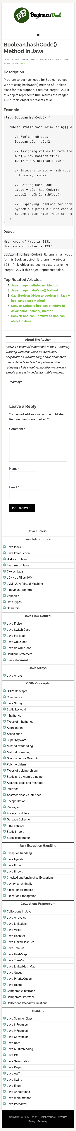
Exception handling (19, 853)
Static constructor (18, 838)
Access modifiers (18, 813)
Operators (13, 608)
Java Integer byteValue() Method (34, 290)
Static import (15, 831)
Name (14, 468)
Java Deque (14, 985)
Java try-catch (16, 859)
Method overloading (20, 746)
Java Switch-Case (18, 629)
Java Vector (14, 930)
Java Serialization (18, 1061)
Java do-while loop (19, 648)
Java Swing (14, 1079)
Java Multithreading (20, 1049)
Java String (14, 703)
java (22, 63)
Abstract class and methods (25, 783)
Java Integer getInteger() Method (34, 285)
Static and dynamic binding (25, 776)
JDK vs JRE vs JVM (19, 577)
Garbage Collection (19, 819)
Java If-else (14, 623)
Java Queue (14, 972)
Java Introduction (18, 553)
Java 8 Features (17, 1024)
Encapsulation (16, 801)
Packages (13, 807)
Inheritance (14, 715)
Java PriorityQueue (19, 978)
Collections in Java (19, 911)
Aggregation (15, 728)
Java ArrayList (16, 917)
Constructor (14, 697)
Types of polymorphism (22, 770)
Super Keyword (16, 740)
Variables (13, 596)
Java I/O (12, 1055)
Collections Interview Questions (27, 1003)
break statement (17, 660)
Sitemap (42, 1121)
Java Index (14, 547)
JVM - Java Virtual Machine (25, 583)
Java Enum (14, 1085)
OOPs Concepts (17, 691)
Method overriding (18, 752)
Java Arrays (14, 675)
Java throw (14, 865)
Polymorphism (16, 764)
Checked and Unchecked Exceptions (30, 877)
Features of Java (18, 565)
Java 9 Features (17, 1030)
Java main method (19, 1098)
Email (14, 487)
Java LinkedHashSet (20, 942)
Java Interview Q (17, 1104)
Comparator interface (20, 997)
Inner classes (15, 825)
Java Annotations (18, 1092)
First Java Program (19, 590)
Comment (17, 429)
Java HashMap (17, 954)
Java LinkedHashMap (21, 966)
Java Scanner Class (20, 1018)
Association (14, 734)
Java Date (13, 1043)
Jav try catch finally (19, 883)
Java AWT (13, 1073)
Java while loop (17, 642)
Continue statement (19, 654)
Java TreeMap (16, 960)
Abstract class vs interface (24, 795)
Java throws (15, 871)
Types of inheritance (20, 721)
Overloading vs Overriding (23, 758)
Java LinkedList (17, 923)
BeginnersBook (38, 15)
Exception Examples (20, 890)
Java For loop (16, 636)
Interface (12, 789)
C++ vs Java (15, 571)
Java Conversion (18, 1037)
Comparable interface (21, 991)
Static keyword (16, 709)
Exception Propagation (21, 896)
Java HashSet (16, 936)
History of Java (17, 559)
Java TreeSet (15, 948)
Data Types (14, 602)
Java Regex (14, 1067)
